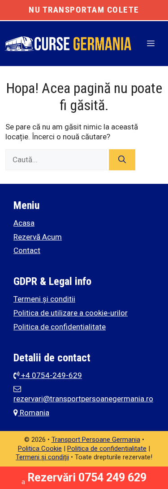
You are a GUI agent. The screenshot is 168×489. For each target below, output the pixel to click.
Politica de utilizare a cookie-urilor (70, 312)
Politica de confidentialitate (59, 326)
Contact (26, 250)
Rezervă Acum (37, 236)
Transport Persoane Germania (96, 440)
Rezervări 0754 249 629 (86, 477)
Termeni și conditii (44, 298)
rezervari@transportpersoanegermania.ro (83, 398)
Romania (33, 412)
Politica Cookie (40, 449)
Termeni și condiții (42, 457)
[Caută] (122, 160)
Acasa (23, 222)
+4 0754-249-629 (50, 375)
